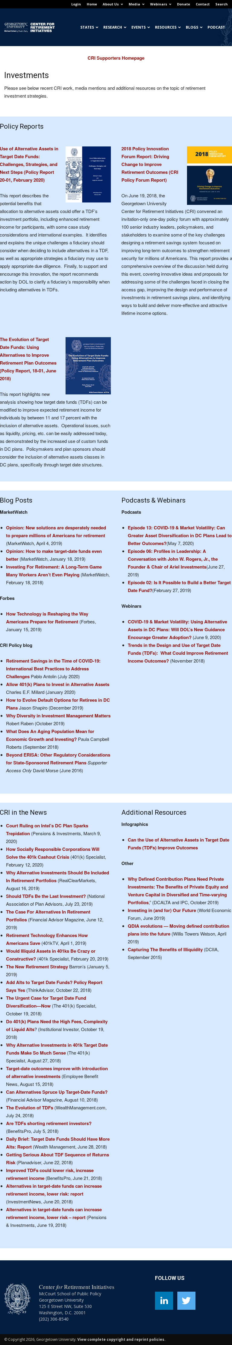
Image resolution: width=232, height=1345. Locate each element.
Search (221, 4)
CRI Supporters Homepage (116, 58)
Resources (165, 27)
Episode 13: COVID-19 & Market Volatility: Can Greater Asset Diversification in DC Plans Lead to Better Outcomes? (180, 535)
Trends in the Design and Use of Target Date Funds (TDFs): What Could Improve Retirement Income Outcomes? (178, 653)
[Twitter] (186, 1301)
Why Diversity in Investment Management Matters (58, 715)
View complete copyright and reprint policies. (121, 1339)
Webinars (158, 4)
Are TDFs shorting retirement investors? (49, 1123)
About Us (111, 4)
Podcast (216, 27)
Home (92, 4)
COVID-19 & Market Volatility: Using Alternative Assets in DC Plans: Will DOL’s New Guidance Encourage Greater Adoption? (177, 629)
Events (138, 27)
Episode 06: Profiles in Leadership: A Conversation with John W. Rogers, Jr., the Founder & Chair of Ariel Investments (173, 559)
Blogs (192, 27)
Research (112, 27)
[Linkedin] (164, 1301)
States (87, 27)
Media (134, 4)
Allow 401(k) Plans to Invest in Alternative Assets (57, 684)
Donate (183, 4)
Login (76, 4)
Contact (203, 4)
